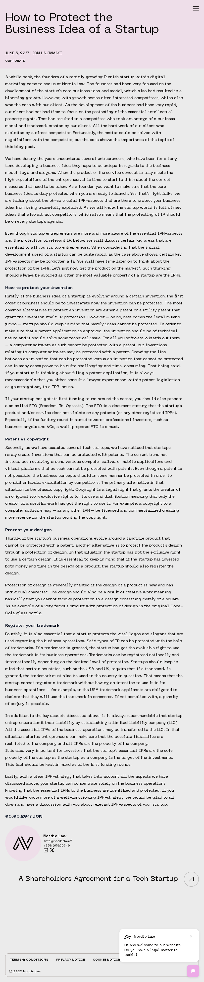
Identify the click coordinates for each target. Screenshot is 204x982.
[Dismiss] (191, 936)
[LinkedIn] (45, 850)
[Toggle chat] (193, 971)
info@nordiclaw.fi (58, 841)
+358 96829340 (57, 845)
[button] (195, 8)
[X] (52, 850)
